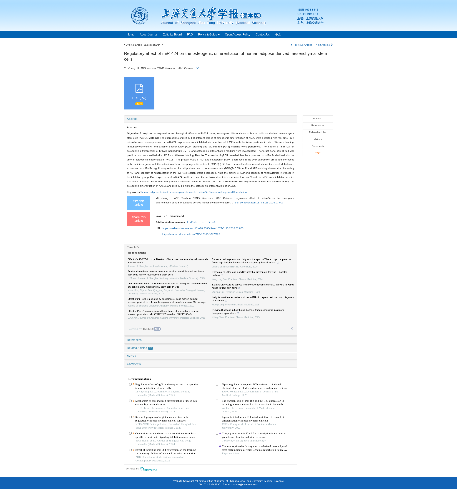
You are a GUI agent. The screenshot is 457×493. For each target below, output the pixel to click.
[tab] (210, 119)
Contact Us (263, 34)
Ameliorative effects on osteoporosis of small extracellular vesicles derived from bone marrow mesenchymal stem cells (166, 273)
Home (130, 34)
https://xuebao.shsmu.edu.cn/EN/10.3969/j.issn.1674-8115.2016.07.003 (202, 228)
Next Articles (323, 44)
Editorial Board (172, 34)
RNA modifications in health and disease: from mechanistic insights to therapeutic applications (248, 312)
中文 (278, 34)
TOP (317, 153)
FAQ (190, 34)
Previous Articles (303, 44)
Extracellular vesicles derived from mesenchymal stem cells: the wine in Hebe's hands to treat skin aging (253, 286)
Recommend (176, 215)
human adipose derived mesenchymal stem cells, (169, 192)
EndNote (192, 222)
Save (159, 215)
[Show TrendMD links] (292, 328)
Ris (202, 222)
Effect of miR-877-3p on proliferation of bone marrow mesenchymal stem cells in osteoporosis (168, 261)
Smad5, (213, 192)
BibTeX (211, 222)
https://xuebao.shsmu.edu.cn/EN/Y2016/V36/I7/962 (191, 234)
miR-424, (203, 192)
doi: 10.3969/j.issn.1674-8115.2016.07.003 (259, 202)
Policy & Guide (208, 34)
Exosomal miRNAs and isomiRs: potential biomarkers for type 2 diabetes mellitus (249, 274)
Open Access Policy (237, 34)
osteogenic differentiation (232, 192)
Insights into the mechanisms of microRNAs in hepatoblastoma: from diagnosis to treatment (253, 299)
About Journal (148, 34)
